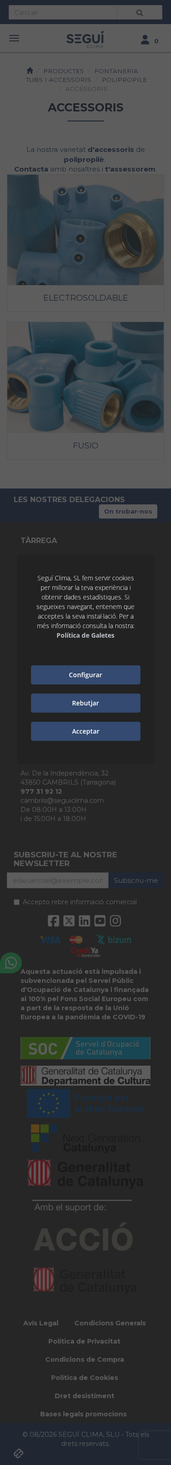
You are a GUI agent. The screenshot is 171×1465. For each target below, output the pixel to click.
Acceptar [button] (85, 731)
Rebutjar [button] (85, 703)
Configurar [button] (85, 674)
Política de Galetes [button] (85, 635)
